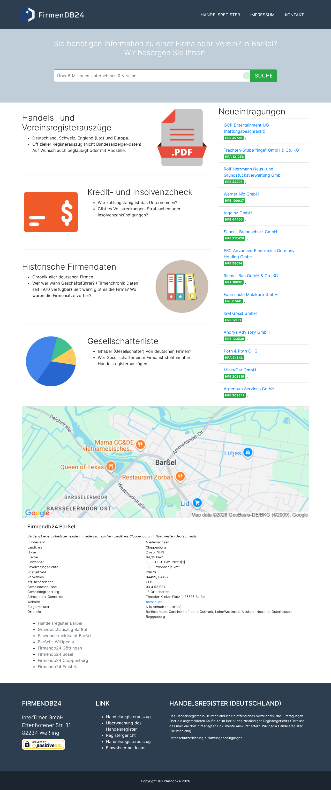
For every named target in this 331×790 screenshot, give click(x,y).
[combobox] (152, 75)
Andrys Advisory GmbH (247, 332)
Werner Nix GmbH (241, 194)
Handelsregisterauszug (128, 716)
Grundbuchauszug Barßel (62, 629)
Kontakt (294, 14)
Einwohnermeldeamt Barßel (64, 635)
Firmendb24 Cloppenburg (63, 660)
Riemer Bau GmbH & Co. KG (251, 275)
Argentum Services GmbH (249, 388)
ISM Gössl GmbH (240, 313)
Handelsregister (220, 14)
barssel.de (154, 602)
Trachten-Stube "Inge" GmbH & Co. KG (261, 150)
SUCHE (264, 76)
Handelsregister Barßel (60, 623)
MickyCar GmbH (240, 369)
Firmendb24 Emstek (57, 666)
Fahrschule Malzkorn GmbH (251, 294)
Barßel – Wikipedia (56, 641)
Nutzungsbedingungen (224, 738)
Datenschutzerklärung (186, 738)
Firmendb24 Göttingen (60, 648)
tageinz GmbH (238, 212)
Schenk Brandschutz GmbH (250, 231)
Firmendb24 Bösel (55, 654)
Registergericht (121, 735)
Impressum (262, 14)
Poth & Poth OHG (241, 351)
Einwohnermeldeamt (126, 747)
